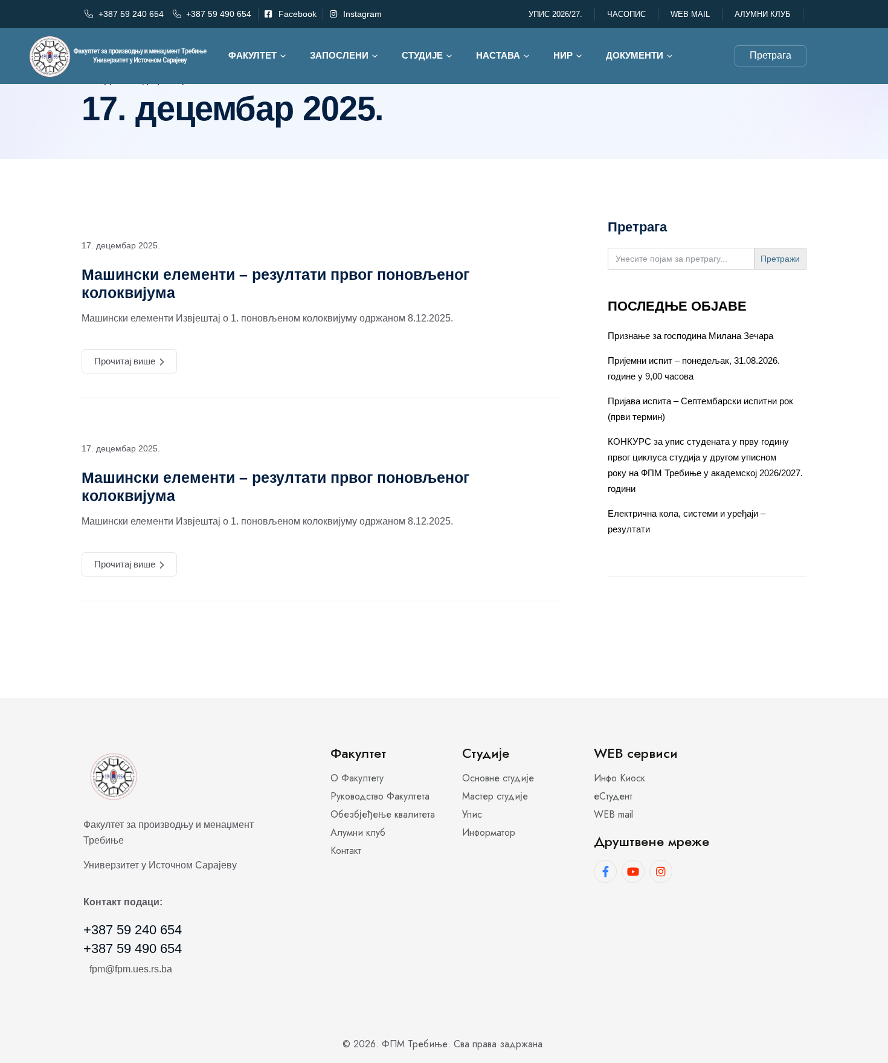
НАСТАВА (498, 55)
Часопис (626, 14)
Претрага (770, 55)
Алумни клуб (763, 14)
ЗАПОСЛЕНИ (339, 55)
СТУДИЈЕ (422, 55)
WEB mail (690, 14)
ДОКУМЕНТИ (634, 55)
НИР (563, 55)
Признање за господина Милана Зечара (690, 336)
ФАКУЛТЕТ (252, 55)
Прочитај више (124, 361)
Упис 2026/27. (555, 14)
